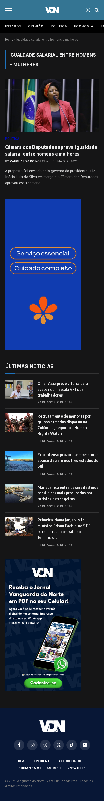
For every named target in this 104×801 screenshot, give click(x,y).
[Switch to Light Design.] (88, 10)
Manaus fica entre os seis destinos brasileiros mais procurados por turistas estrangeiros (68, 493)
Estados (13, 26)
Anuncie (54, 768)
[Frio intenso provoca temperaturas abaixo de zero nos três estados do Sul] (19, 461)
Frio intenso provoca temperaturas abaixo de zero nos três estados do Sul (68, 460)
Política (58, 26)
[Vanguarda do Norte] (51, 10)
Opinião (35, 26)
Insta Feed (75, 768)
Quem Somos (29, 768)
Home (9, 39)
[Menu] (8, 10)
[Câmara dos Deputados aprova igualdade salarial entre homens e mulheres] (52, 105)
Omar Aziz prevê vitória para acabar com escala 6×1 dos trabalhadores (63, 389)
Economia (83, 26)
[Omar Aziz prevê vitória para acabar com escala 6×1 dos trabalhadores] (19, 389)
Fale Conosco (69, 761)
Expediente (41, 761)
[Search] (96, 10)
